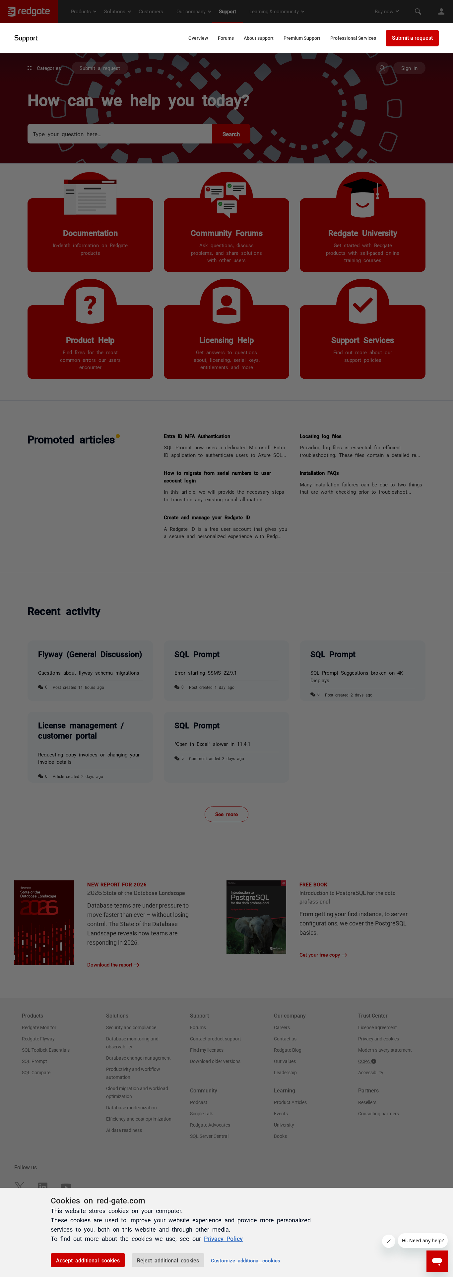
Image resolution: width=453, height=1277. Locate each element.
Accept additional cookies (88, 1260)
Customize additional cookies (245, 1260)
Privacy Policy (223, 1238)
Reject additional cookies (168, 1260)
